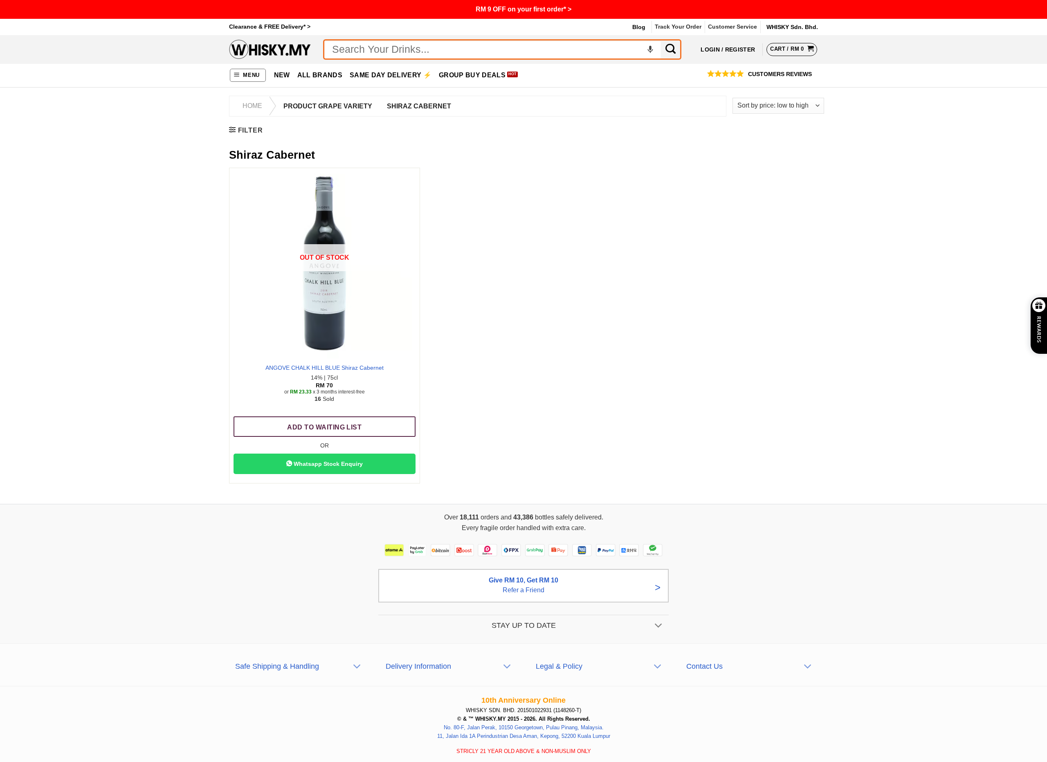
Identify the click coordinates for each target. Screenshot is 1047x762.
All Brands (319, 75)
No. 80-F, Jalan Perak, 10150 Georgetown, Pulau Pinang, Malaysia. (524, 727)
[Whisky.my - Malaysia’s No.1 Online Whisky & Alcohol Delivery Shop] (270, 49)
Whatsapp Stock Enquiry (327, 464)
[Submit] (671, 49)
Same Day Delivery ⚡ (390, 75)
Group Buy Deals (472, 75)
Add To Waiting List (324, 427)
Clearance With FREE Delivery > (523, 9)
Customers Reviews (780, 74)
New (282, 75)
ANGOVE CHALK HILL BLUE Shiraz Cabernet (324, 367)
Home (252, 105)
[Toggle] (659, 626)
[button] (248, 75)
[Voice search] (650, 49)
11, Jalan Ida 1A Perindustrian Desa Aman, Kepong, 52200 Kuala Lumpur (523, 736)
